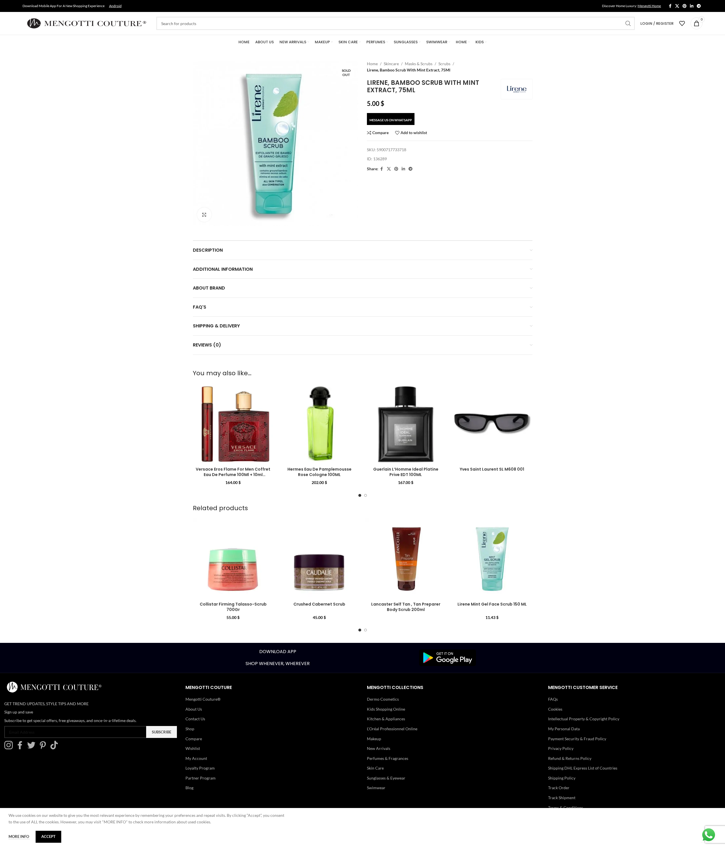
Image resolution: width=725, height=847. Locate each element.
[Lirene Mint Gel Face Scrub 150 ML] (492, 558)
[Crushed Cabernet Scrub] (319, 558)
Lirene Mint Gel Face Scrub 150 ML (492, 604)
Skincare (391, 63)
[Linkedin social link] (691, 6)
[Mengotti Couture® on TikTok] (55, 747)
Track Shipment (561, 797)
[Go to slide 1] (359, 495)
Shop (189, 728)
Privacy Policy (560, 748)
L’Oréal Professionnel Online (392, 728)
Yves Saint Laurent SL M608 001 (492, 469)
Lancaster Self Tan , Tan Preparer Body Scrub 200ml (405, 607)
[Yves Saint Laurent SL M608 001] (492, 423)
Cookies (555, 709)
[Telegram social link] (698, 6)
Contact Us (195, 718)
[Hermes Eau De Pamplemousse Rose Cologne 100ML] (319, 423)
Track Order (558, 787)
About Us (193, 709)
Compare (193, 738)
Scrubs (444, 63)
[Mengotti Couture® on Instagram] (10, 747)
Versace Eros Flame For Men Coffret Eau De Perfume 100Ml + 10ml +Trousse (233, 474)
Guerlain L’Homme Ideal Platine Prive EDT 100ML (405, 472)
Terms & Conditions (565, 807)
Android (115, 6)
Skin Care (375, 768)
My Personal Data (564, 728)
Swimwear (376, 787)
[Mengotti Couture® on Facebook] (21, 747)
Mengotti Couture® (202, 699)
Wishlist (192, 748)
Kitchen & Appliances (386, 718)
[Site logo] (87, 22)
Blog (189, 787)
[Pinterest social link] (684, 6)
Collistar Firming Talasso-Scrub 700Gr (233, 607)
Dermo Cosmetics (383, 699)
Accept (48, 836)
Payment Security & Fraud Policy (577, 738)
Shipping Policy (561, 778)
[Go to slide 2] (365, 495)
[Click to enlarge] (204, 215)
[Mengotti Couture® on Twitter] (32, 747)
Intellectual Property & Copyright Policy (583, 718)
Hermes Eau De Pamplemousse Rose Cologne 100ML (319, 472)
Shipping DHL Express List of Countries (582, 768)
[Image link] (447, 657)
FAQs (553, 699)
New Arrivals (378, 748)
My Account (196, 758)
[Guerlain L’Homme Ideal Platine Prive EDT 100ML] (405, 423)
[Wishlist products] (682, 23)
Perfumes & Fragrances (387, 758)
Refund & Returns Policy (569, 758)
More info (19, 836)
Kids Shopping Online (386, 709)
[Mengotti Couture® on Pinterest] (44, 747)
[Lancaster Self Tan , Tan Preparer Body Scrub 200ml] (405, 558)
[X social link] (677, 6)
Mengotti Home (649, 6)
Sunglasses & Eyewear (386, 778)
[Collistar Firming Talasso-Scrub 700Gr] (233, 558)
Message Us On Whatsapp (390, 120)
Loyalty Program (200, 768)
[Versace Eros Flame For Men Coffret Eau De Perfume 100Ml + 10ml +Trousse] (233, 423)
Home (372, 63)
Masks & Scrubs (418, 63)
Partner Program (200, 778)
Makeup (374, 738)
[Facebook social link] (670, 6)
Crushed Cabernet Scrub (319, 604)
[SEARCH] (628, 23)
